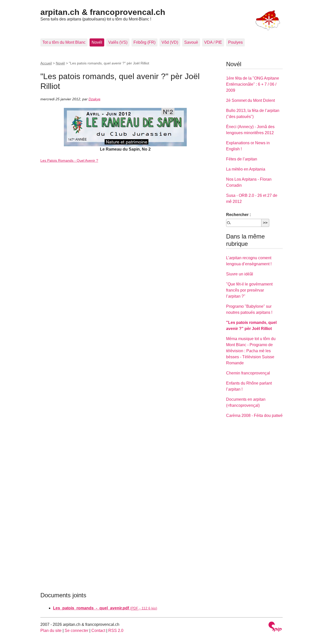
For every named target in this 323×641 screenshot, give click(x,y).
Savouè (191, 42)
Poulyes (235, 42)
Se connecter (76, 630)
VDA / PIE (213, 42)
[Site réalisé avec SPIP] (275, 627)
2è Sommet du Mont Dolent (250, 100)
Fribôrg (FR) (144, 42)
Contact (98, 630)
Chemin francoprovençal (248, 373)
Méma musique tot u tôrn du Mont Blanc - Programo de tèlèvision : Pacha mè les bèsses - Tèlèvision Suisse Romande (251, 351)
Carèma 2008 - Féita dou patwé (254, 415)
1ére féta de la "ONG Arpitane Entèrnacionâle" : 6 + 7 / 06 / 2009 (252, 84)
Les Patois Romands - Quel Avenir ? (69, 160)
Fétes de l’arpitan (241, 159)
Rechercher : (238, 214)
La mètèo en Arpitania (245, 169)
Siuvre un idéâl (239, 274)
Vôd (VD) (170, 42)
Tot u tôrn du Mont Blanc (64, 42)
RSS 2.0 (115, 630)
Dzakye (94, 99)
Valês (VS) (117, 42)
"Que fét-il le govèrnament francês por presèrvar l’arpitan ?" (249, 290)
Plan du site (51, 630)
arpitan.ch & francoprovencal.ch (102, 12)
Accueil (46, 63)
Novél (97, 42)
